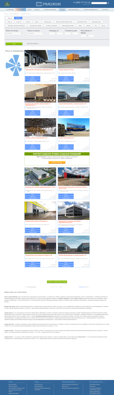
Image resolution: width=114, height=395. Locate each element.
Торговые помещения (49, 9)
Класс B (28, 22)
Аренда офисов (12, 384)
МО (96, 25)
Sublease (37, 9)
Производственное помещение (16, 25)
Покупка (18, 18)
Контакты (105, 9)
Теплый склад (47, 22)
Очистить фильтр (32, 43)
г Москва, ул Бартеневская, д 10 (66, 137)
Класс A (10, 22)
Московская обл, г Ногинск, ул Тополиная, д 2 (36, 221)
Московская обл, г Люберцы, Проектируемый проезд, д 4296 (40, 187)
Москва (88, 25)
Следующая (82, 287)
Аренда (10, 18)
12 (60, 287)
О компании (9, 9)
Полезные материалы (95, 384)
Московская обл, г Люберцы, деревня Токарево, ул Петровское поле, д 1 (37, 104)
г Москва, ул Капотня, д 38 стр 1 (66, 69)
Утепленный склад (82, 22)
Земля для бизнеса (73, 9)
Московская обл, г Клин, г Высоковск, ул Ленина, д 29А (38, 255)
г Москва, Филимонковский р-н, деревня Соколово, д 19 (72, 103)
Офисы (29, 9)
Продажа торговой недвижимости (70, 388)
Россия (103, 25)
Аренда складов (38, 384)
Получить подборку (57, 162)
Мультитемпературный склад (64, 22)
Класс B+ (19, 22)
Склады (62, 9)
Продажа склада (38, 386)
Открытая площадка (51, 25)
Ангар (80, 25)
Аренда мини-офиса (14, 393)
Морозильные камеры (68, 25)
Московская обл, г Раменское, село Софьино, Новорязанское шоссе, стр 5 (70, 221)
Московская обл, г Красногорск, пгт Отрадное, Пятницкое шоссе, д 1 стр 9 (73, 187)
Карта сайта (92, 386)
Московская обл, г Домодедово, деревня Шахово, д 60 (39, 69)
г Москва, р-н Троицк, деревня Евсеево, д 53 (36, 137)
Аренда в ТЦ (65, 386)
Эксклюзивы (20, 9)
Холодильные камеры (35, 25)
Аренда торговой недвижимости (70, 384)
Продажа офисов (13, 386)
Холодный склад (96, 22)
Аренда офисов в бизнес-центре (17, 388)
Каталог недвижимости (91, 9)
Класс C (37, 22)
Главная (6, 14)
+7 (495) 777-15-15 (81, 2)
